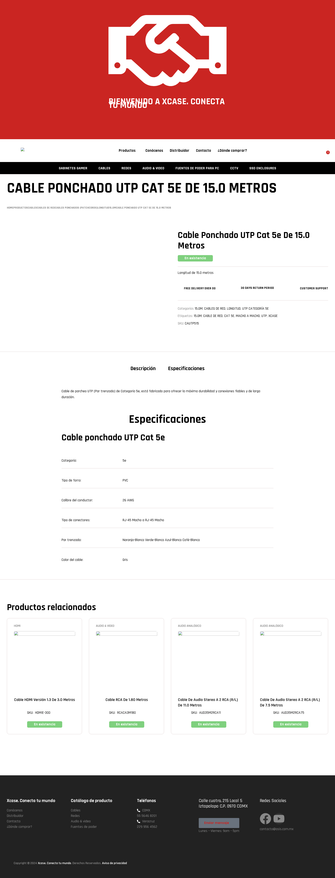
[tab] (143, 370)
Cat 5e (229, 316)
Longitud (234, 308)
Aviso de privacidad (114, 863)
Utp (264, 316)
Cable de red (213, 316)
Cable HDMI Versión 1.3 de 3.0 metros (44, 699)
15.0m (199, 308)
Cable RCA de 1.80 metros (127, 699)
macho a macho (248, 316)
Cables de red (214, 308)
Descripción (143, 368)
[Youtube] (279, 818)
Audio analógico (189, 626)
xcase (273, 316)
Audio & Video (105, 626)
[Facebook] (265, 818)
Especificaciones (186, 368)
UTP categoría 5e (255, 308)
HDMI (17, 626)
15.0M (198, 316)
